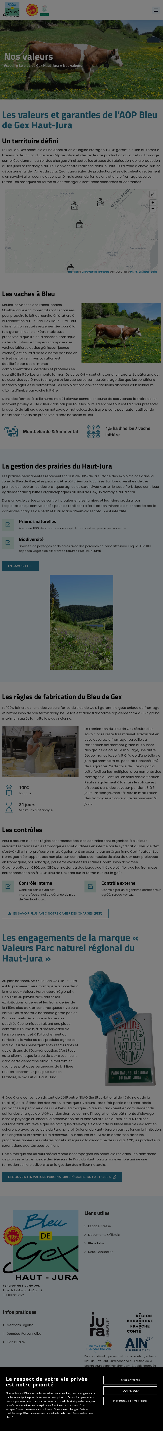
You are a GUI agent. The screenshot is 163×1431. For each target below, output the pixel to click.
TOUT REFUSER (130, 1390)
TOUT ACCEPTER (130, 1380)
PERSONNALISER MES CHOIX (130, 1401)
